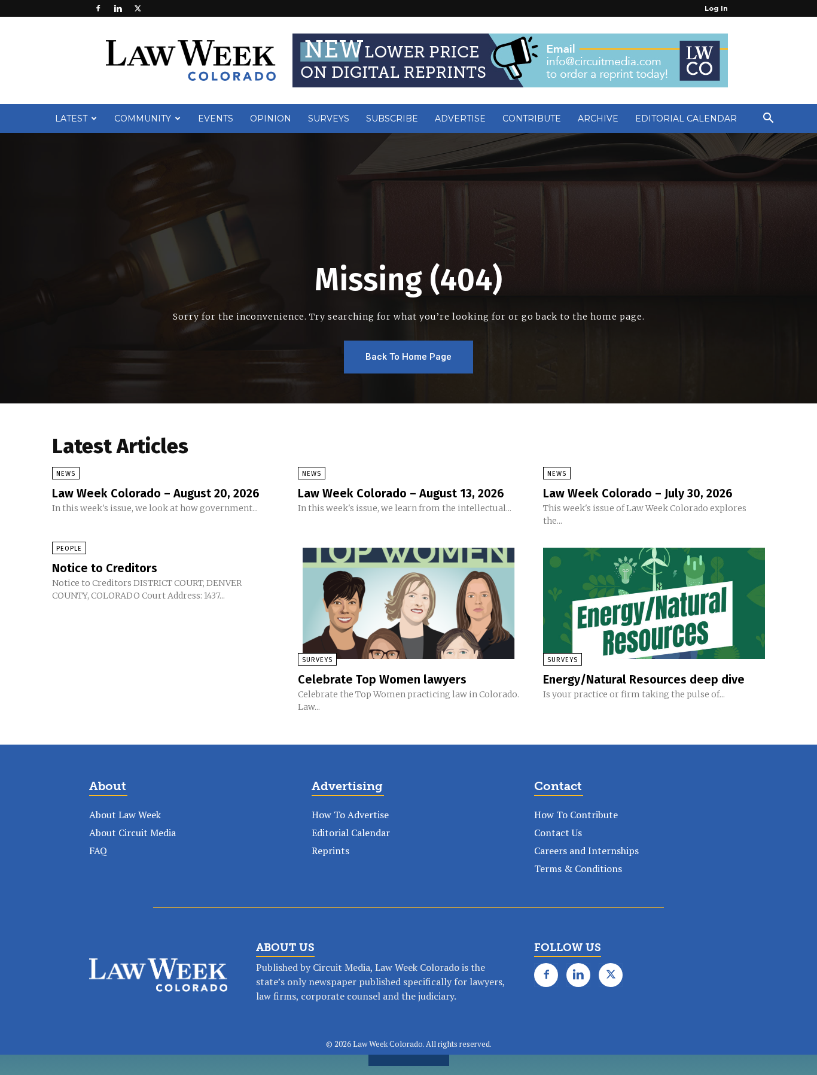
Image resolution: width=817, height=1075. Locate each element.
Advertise (460, 118)
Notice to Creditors (104, 568)
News (65, 474)
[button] (768, 119)
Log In (716, 8)
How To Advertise (350, 814)
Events (215, 118)
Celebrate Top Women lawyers (382, 679)
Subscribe (392, 118)
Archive (598, 118)
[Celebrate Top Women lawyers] (409, 603)
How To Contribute (576, 814)
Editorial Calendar (686, 118)
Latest (71, 118)
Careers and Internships (586, 850)
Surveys (328, 118)
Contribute (531, 118)
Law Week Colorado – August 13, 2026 (401, 493)
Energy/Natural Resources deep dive (644, 679)
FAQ (98, 850)
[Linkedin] (118, 8)
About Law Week (125, 814)
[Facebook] (98, 8)
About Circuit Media (132, 832)
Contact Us (558, 832)
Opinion (270, 118)
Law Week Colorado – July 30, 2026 (638, 493)
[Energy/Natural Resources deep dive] (654, 603)
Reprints (330, 850)
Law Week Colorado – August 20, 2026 (156, 493)
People (69, 548)
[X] (138, 8)
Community (142, 118)
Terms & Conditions (578, 868)
